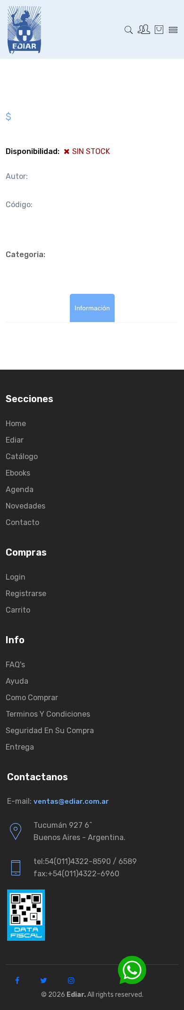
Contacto (22, 522)
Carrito (18, 610)
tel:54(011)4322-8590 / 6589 (85, 861)
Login (15, 577)
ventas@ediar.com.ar (71, 801)
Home (16, 423)
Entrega (20, 747)
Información (92, 308)
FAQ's (15, 664)
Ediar (15, 440)
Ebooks (18, 473)
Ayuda (17, 681)
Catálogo (22, 456)
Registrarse (26, 593)
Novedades (25, 505)
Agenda (19, 489)
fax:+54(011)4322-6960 (76, 873)
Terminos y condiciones (48, 714)
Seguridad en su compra (50, 730)
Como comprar (32, 697)
